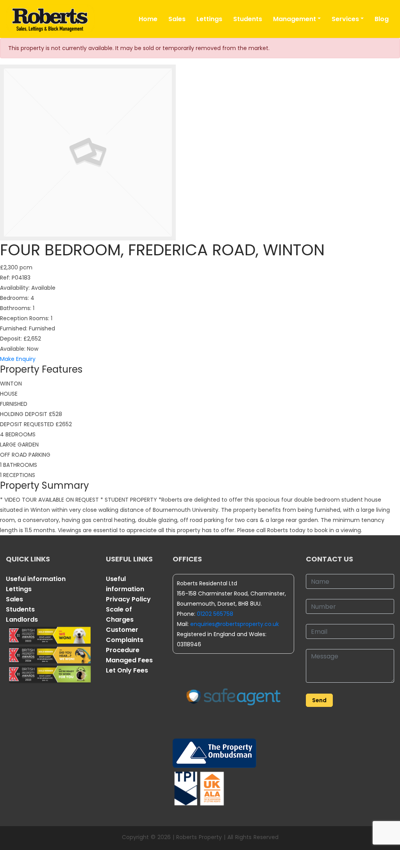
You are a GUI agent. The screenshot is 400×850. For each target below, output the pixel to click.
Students (247, 18)
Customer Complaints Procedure (124, 640)
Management (294, 18)
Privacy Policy (128, 599)
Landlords (22, 619)
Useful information (36, 578)
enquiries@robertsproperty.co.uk (234, 624)
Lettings (209, 18)
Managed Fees (129, 660)
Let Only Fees (127, 670)
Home (148, 18)
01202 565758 (215, 614)
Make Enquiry (18, 359)
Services (345, 18)
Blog (382, 18)
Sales (177, 18)
